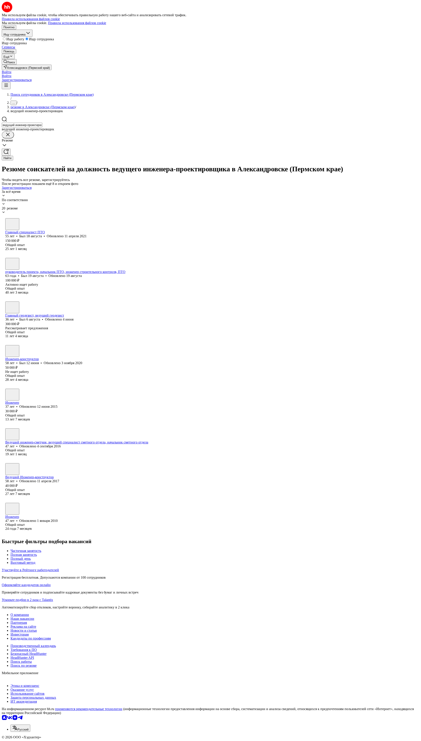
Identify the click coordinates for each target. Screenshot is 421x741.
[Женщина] (12, 395)
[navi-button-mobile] (6, 85)
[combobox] (22, 125)
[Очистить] (8, 134)
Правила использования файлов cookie (77, 23)
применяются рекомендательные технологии (88, 709)
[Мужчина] (12, 224)
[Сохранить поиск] (6, 152)
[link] (9, 62)
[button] (6, 72)
